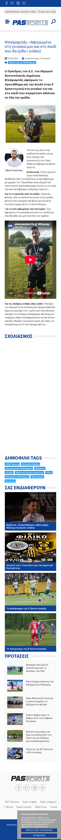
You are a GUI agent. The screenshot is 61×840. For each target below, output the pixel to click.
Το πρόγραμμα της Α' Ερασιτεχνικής (30, 592)
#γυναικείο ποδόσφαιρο (16, 476)
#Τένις (49, 472)
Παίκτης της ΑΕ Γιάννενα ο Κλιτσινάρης (30, 753)
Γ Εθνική (8, 806)
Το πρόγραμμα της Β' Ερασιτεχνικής (30, 632)
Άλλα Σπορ (41, 806)
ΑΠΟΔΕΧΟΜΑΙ (39, 835)
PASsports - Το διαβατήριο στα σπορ (30, 23)
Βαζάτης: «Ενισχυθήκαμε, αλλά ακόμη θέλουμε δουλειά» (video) (30, 511)
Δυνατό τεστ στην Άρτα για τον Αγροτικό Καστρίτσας (30, 551)
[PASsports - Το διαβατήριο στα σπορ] (30, 780)
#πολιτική (10, 481)
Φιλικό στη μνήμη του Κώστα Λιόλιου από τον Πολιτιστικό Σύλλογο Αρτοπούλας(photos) (30, 736)
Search (53, 21)
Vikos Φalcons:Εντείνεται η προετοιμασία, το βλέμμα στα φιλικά (30, 702)
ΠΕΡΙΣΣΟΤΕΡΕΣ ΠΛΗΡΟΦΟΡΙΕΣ (39, 830)
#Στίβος (9, 472)
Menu (7, 21)
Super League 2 (48, 801)
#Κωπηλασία (37, 476)
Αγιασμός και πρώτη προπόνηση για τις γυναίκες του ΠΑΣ (30, 669)
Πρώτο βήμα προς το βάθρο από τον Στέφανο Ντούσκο (30, 719)
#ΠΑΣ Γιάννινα (12, 464)
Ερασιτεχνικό (24, 806)
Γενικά (53, 806)
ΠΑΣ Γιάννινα (12, 801)
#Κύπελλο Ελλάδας (30, 464)
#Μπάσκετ (40, 468)
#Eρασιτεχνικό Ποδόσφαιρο (22, 62)
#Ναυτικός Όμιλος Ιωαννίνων (29, 472)
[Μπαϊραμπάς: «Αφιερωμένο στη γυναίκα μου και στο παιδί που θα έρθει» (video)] (30, 124)
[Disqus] (30, 380)
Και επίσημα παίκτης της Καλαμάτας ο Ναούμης (30, 685)
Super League (30, 801)
